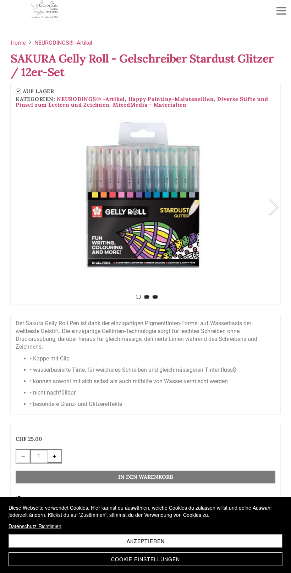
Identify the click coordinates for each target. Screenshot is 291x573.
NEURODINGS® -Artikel (91, 99)
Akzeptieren (146, 541)
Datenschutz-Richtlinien (35, 526)
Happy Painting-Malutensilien (171, 99)
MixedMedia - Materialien (150, 104)
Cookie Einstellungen (145, 559)
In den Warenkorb (145, 476)
